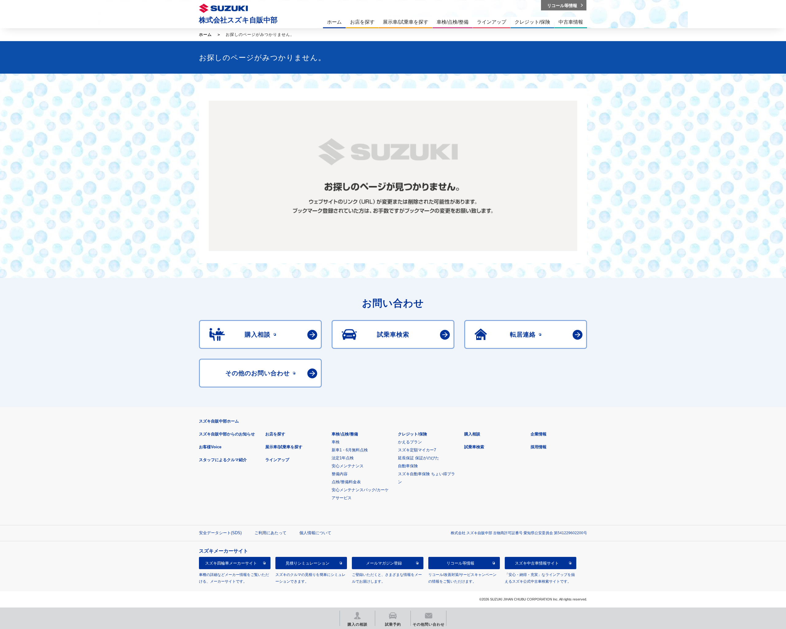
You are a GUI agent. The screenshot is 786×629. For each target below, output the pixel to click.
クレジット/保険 (412, 434)
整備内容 (340, 474)
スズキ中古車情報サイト (537, 563)
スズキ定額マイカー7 (417, 450)
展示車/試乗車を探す (283, 447)
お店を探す (275, 434)
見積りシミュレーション (307, 563)
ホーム (205, 34)
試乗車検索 (474, 447)
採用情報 (539, 447)
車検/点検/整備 (345, 434)
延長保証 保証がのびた (418, 458)
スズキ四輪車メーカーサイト (231, 563)
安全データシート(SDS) (220, 533)
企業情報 (539, 434)
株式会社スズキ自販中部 (238, 20)
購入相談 (472, 434)
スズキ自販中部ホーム (219, 421)
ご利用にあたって (270, 533)
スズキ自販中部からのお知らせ (227, 434)
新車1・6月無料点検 (350, 450)
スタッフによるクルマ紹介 (223, 459)
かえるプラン (410, 442)
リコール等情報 (460, 563)
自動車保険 (408, 466)
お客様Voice (210, 447)
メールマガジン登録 (384, 563)
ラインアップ (277, 459)
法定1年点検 (343, 458)
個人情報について (315, 533)
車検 (336, 442)
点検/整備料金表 (346, 482)
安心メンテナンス (348, 466)
